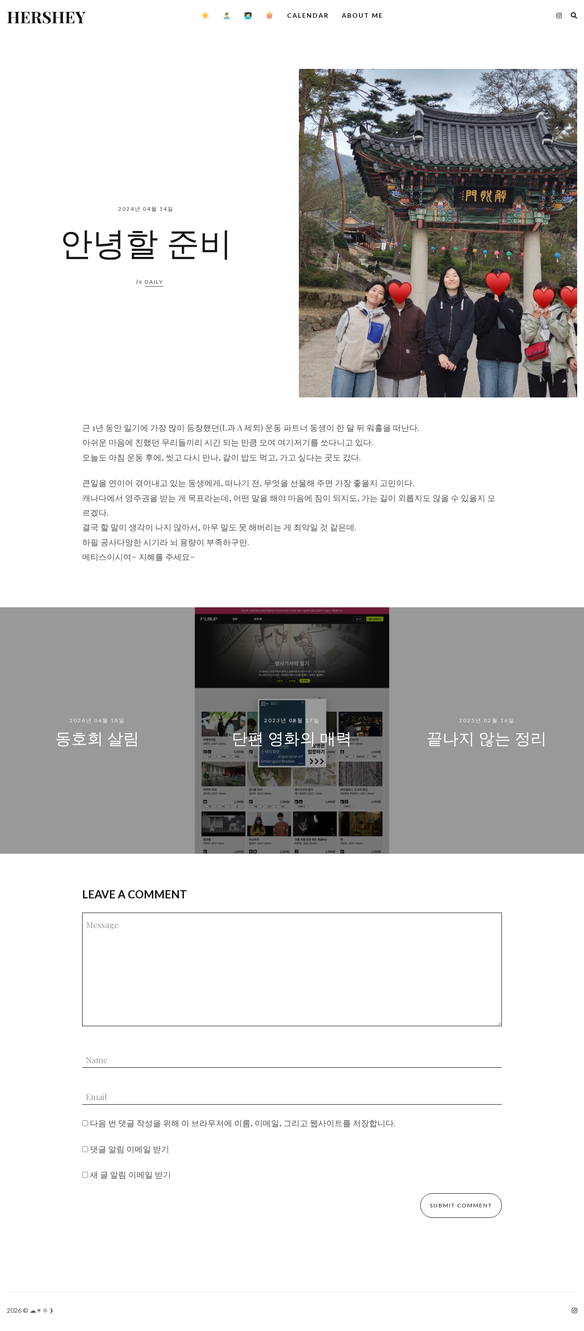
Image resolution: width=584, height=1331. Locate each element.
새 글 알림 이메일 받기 (130, 1174)
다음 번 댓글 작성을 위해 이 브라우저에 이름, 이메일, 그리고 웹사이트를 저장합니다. (243, 1122)
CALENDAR (308, 15)
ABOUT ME (362, 15)
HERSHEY (46, 16)
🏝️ (227, 15)
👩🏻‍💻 (248, 15)
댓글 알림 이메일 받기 (129, 1148)
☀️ (205, 15)
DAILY (154, 281)
